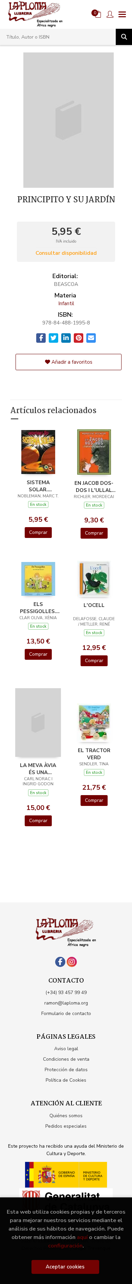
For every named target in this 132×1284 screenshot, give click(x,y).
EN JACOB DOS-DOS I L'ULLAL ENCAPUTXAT (93, 486)
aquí (82, 1237)
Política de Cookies (66, 1080)
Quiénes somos (66, 1115)
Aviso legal (66, 1048)
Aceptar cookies (65, 1266)
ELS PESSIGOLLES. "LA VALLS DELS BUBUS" (38, 607)
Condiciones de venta (66, 1059)
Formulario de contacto (66, 1013)
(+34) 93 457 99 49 (66, 992)
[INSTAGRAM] (72, 962)
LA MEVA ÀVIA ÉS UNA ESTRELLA (38, 768)
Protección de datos (66, 1069)
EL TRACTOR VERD (94, 754)
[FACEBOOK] (60, 962)
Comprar (38, 532)
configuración (65, 1245)
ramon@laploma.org (66, 1003)
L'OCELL (94, 605)
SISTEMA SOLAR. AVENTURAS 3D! (38, 486)
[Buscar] (124, 37)
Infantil (66, 303)
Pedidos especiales (66, 1126)
